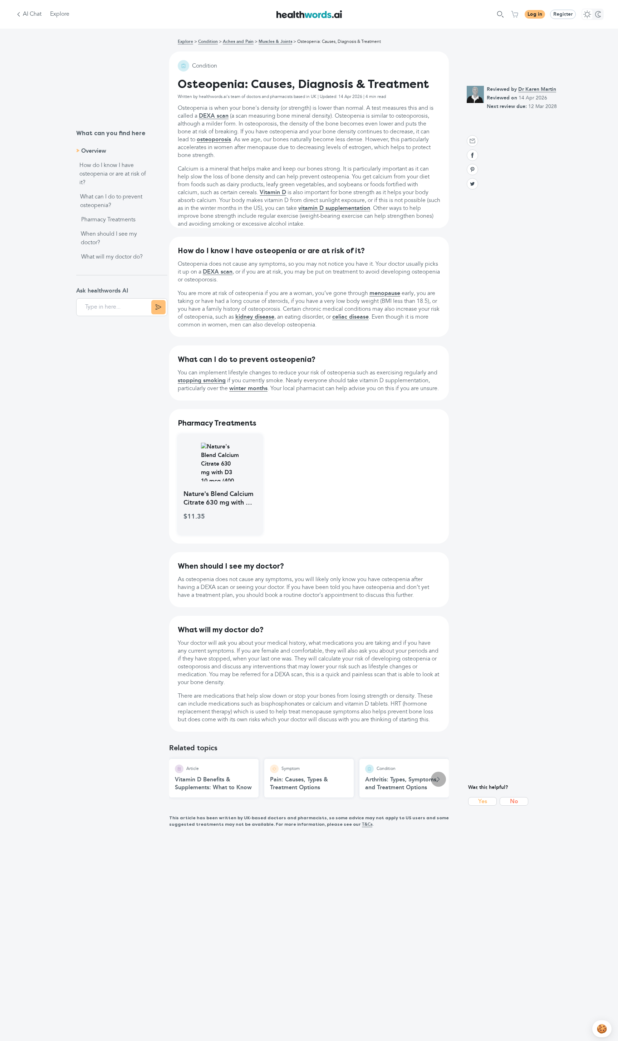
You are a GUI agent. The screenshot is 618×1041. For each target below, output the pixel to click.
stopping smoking (202, 381)
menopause (384, 293)
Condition (208, 42)
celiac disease (350, 317)
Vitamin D (273, 193)
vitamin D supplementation (334, 208)
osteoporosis (214, 140)
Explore (59, 14)
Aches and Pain (238, 42)
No (514, 802)
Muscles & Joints (275, 42)
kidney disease (254, 317)
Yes (482, 802)
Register (563, 14)
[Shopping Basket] (514, 14)
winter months (248, 389)
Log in (535, 14)
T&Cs (367, 825)
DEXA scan (214, 116)
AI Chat (32, 14)
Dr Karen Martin (537, 89)
